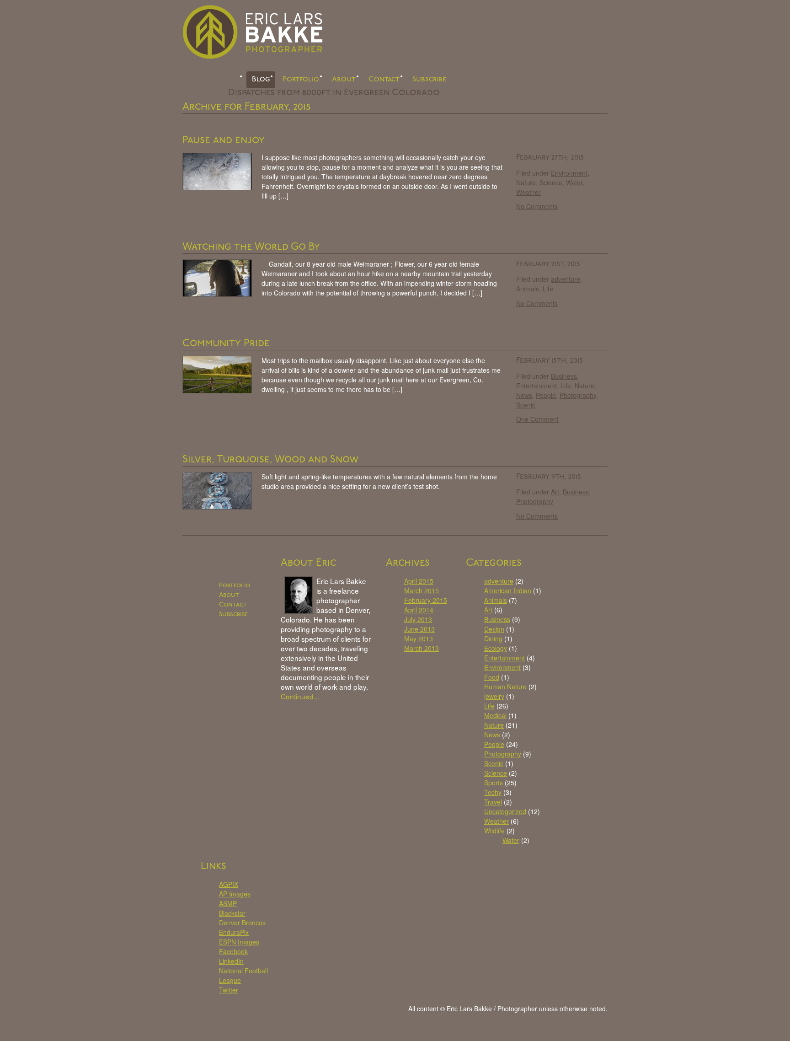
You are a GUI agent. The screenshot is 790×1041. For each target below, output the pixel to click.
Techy (493, 792)
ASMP (228, 903)
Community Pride (226, 343)
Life (548, 288)
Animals (527, 288)
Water (574, 182)
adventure (565, 279)
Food (491, 676)
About (344, 79)
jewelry (494, 696)
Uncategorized (505, 811)
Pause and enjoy (223, 140)
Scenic (525, 404)
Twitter (228, 989)
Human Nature (505, 686)
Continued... (300, 696)
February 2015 (425, 600)
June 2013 (419, 628)
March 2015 (421, 590)
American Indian (507, 590)
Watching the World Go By (251, 247)
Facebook (233, 951)
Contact (384, 79)
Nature (526, 182)
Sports (493, 782)
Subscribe (429, 79)
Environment (569, 172)
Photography (578, 395)
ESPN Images (239, 941)
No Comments (537, 206)
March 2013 (421, 648)
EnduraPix (234, 932)
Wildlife (494, 830)
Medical (495, 715)
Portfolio (301, 79)
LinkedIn (231, 961)
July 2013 (418, 619)
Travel (493, 801)
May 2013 (418, 638)
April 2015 (418, 580)
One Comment (537, 419)
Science (550, 182)
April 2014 (418, 609)
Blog (261, 79)
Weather (528, 192)
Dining (493, 638)
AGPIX (228, 884)
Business (564, 376)
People (546, 395)
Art (555, 491)
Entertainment (536, 385)
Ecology (495, 648)
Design (494, 628)
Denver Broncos (242, 922)
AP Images (235, 893)
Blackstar (232, 913)
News (524, 395)
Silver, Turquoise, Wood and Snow (270, 460)
